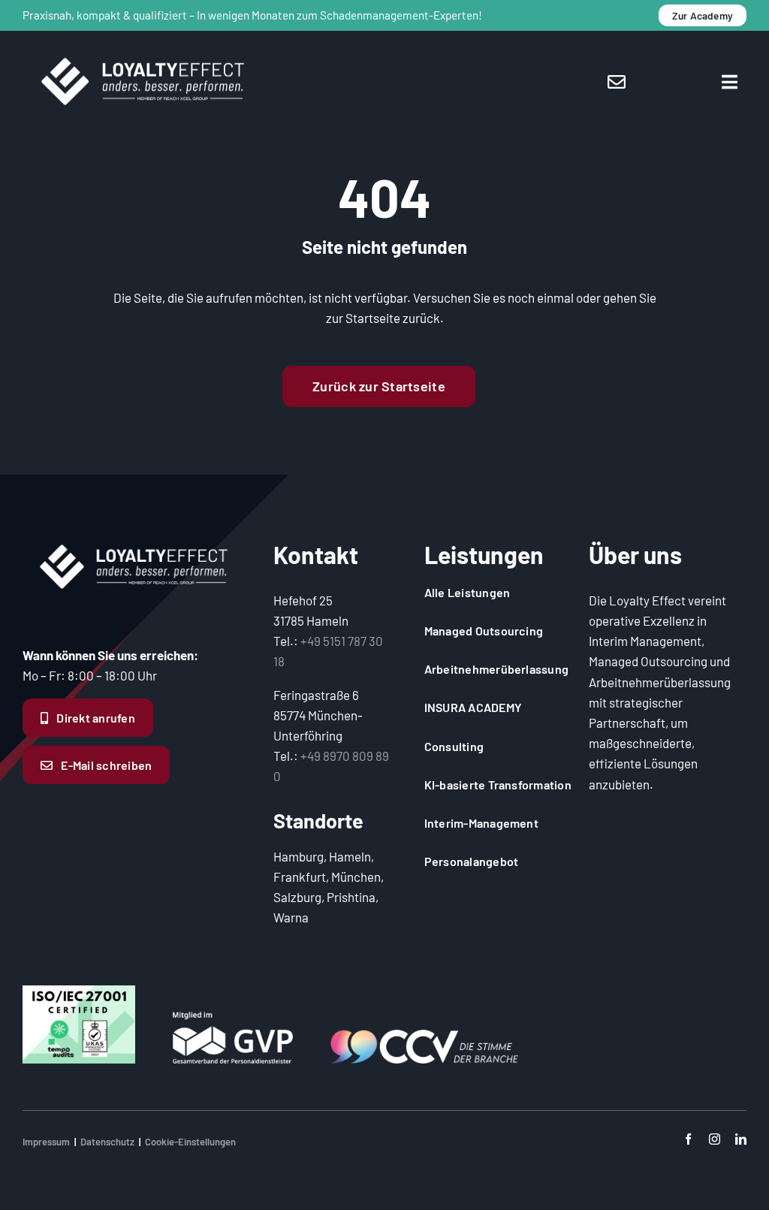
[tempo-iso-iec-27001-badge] (79, 991)
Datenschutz (107, 1142)
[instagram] (714, 1139)
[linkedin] (740, 1139)
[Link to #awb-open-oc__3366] (729, 82)
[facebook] (688, 1139)
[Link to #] (617, 82)
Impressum (46, 1142)
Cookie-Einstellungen (190, 1142)
